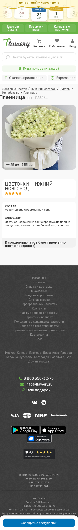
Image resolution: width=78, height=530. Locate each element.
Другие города (38, 361)
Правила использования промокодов (39, 330)
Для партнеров (39, 300)
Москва (10, 353)
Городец (66, 353)
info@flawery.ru (42, 502)
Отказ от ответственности (39, 326)
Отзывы (39, 282)
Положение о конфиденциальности (39, 321)
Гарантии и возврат (39, 317)
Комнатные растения (62, 28)
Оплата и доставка (39, 286)
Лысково (35, 353)
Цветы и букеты (13, 28)
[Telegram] (43, 402)
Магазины (39, 278)
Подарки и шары (36, 28)
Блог (39, 339)
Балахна (12, 357)
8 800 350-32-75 (38, 378)
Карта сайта (39, 334)
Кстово (22, 353)
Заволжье (57, 357)
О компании (39, 291)
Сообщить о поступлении (39, 523)
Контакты (39, 308)
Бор (68, 357)
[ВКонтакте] (34, 402)
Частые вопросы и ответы (39, 313)
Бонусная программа (39, 295)
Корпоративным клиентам (39, 304)
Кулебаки (26, 357)
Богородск (41, 357)
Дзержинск (51, 353)
